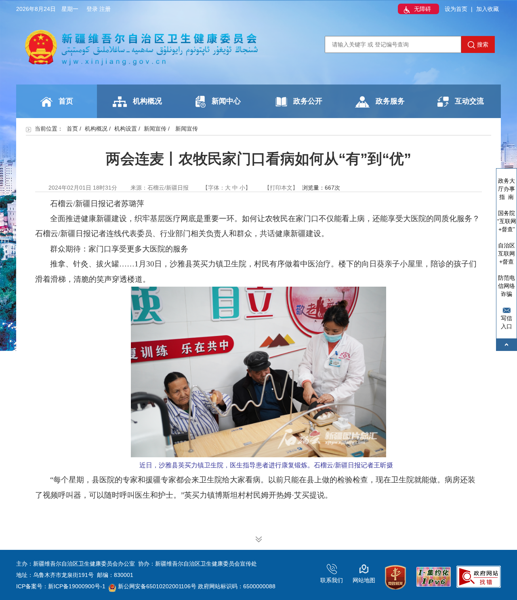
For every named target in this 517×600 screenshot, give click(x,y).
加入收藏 (487, 9)
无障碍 (422, 9)
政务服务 (390, 101)
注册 (105, 9)
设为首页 (456, 9)
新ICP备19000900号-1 (76, 586)
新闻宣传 (155, 128)
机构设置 (125, 128)
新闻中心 (226, 101)
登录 (92, 9)
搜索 (482, 44)
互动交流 (469, 101)
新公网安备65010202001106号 (157, 586)
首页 (66, 101)
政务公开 (307, 101)
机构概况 (147, 101)
